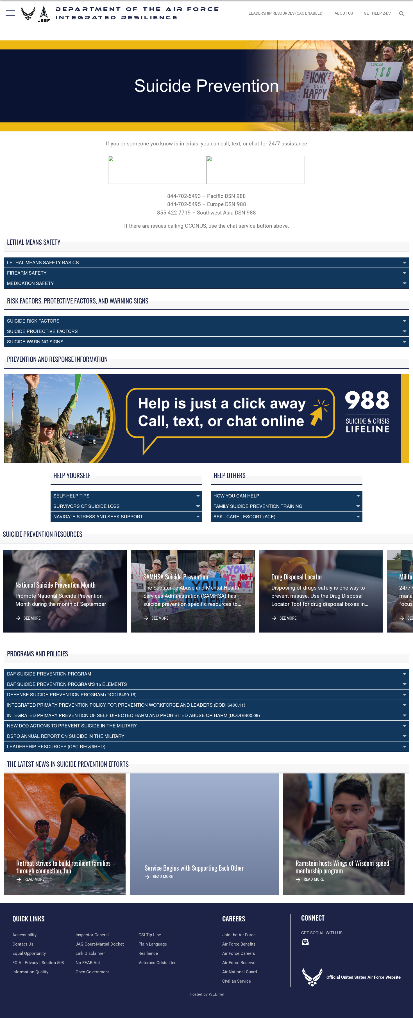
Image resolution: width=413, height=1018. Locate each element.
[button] (9, 13)
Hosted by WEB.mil (207, 994)
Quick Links (28, 918)
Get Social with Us (321, 932)
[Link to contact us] (305, 942)
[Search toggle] (403, 13)
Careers (233, 918)
